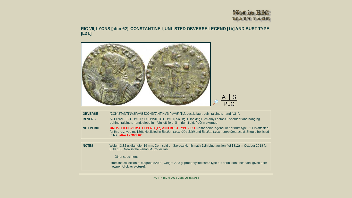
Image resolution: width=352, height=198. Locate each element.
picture (139, 166)
